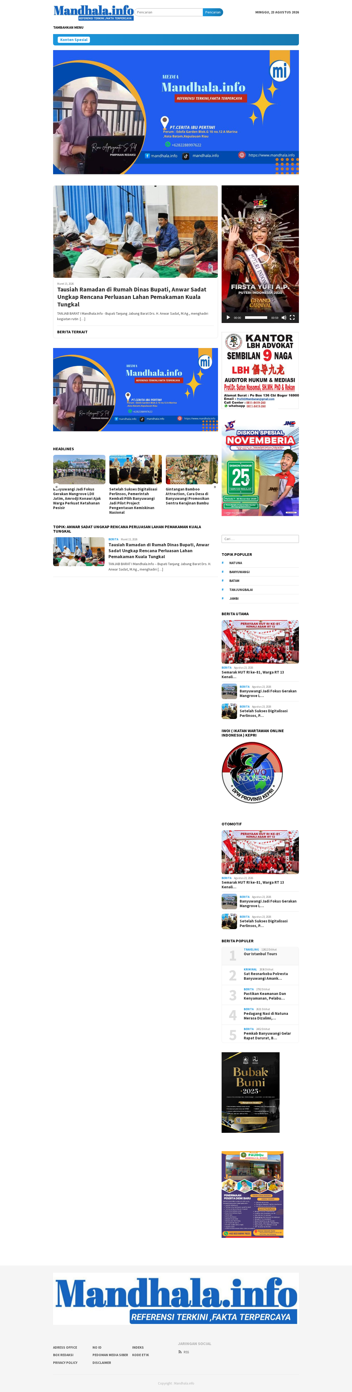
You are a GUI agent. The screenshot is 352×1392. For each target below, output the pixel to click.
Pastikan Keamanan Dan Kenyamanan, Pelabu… (265, 996)
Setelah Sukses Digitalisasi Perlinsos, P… (264, 713)
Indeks (138, 1347)
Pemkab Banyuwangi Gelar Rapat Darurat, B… (267, 1035)
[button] (260, 254)
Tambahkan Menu (68, 27)
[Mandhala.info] (93, 12)
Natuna (235, 563)
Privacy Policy (65, 1363)
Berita (113, 539)
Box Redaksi (63, 1355)
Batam (234, 581)
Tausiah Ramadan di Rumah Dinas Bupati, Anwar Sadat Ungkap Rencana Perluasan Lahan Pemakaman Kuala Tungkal (131, 297)
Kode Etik (140, 1355)
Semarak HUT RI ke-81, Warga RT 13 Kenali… (253, 674)
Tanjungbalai (241, 590)
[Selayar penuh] (292, 317)
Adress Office (65, 1347)
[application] (260, 254)
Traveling (251, 949)
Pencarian (213, 12)
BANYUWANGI (239, 572)
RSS (186, 1352)
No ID (97, 1347)
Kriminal (250, 969)
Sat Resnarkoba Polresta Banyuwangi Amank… (266, 976)
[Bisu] (284, 317)
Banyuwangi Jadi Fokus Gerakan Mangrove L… (268, 693)
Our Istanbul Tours (260, 954)
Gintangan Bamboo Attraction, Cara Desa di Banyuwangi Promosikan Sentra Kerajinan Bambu (131, 496)
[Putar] (228, 317)
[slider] (256, 317)
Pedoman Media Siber (110, 1355)
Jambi (234, 598)
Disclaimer (102, 1363)
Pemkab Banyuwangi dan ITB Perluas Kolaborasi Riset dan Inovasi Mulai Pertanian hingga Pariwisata (191, 496)
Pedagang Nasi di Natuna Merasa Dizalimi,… (266, 1016)
